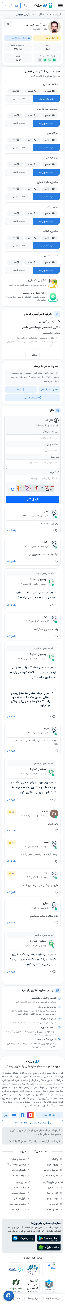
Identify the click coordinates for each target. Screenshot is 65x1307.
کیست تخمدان (18, 1193)
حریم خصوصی (51, 1175)
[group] (53, 1298)
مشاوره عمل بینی (17, 1204)
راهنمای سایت (19, 1170)
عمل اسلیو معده (18, 1209)
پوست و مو (53, 1198)
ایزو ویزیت (55, 14)
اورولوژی (54, 1204)
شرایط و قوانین (51, 1170)
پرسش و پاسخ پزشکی (15, 1164)
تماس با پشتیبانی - (30, 1123)
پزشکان (41, 14)
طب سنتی (53, 1187)
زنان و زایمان (52, 1193)
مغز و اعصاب (52, 1209)
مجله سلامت (19, 1175)
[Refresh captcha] (35, 488)
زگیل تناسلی (20, 1198)
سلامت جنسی (19, 1187)
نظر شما (55, 457)
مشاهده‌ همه (49, 1115)
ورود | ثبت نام (11, 5)
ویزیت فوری (52, 1164)
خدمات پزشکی (18, 1159)
